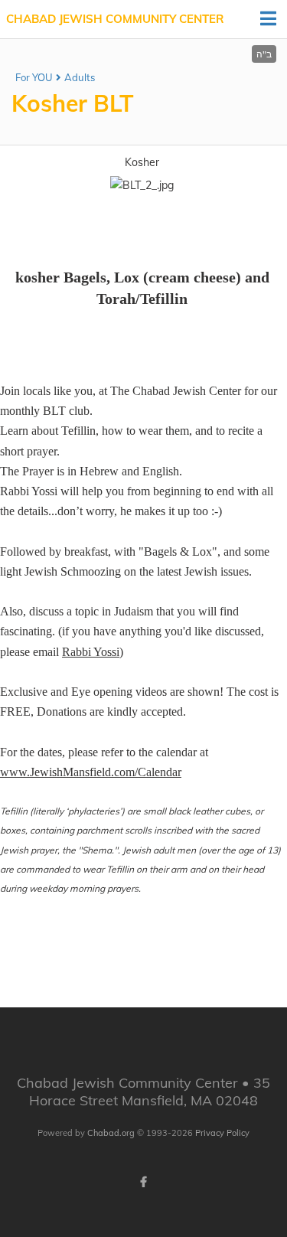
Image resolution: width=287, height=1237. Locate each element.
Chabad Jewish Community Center (115, 18)
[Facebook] (143, 1181)
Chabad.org (111, 1133)
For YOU (34, 77)
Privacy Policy (222, 1133)
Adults (79, 77)
